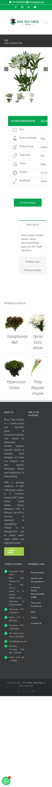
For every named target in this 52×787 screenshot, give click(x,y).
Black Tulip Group (35, 683)
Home (6, 43)
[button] (6, 781)
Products (14, 43)
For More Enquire (28, 202)
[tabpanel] (32, 243)
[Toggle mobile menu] (46, 22)
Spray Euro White (38, 342)
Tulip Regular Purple (37, 387)
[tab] (32, 224)
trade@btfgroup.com (16, 641)
